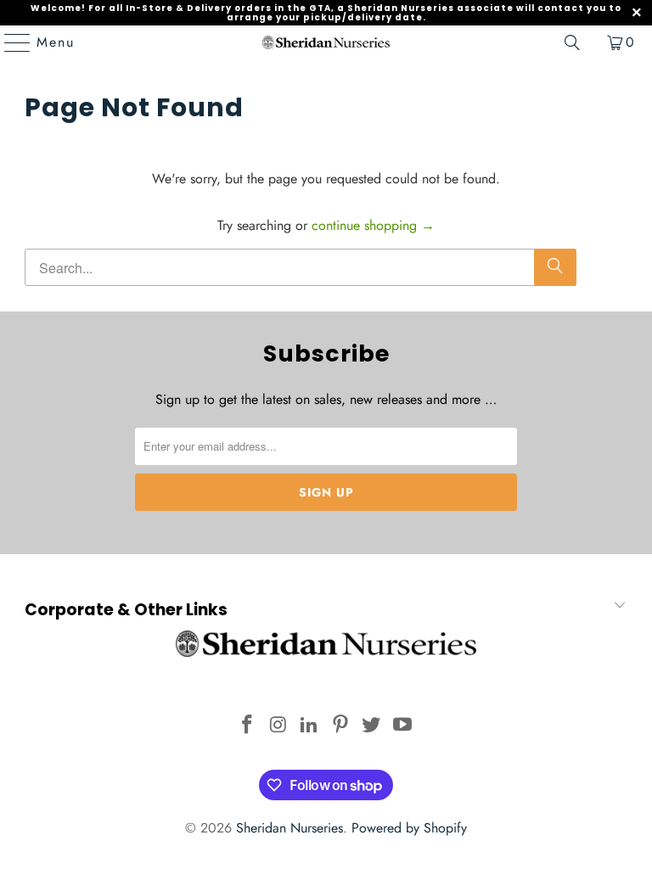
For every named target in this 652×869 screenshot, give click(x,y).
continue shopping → (373, 225)
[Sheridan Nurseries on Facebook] (247, 726)
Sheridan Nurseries (289, 828)
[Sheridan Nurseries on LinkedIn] (310, 726)
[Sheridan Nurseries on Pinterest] (341, 726)
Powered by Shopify (409, 828)
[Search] (572, 42)
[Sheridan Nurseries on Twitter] (372, 726)
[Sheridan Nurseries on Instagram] (278, 726)
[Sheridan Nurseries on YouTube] (403, 726)
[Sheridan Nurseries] (326, 42)
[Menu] (9, 42)
